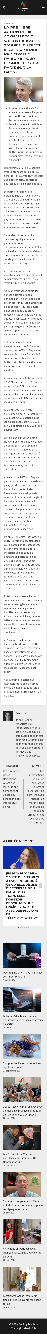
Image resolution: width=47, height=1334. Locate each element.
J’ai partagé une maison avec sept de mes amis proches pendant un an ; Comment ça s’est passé (22, 1110)
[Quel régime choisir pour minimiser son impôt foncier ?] (23, 955)
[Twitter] (3, 7)
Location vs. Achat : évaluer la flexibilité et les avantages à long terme (22, 1299)
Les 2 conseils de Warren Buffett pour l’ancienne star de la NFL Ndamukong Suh (22, 1158)
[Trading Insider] (23, 7)
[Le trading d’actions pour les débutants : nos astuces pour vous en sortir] (23, 999)
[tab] (18, 927)
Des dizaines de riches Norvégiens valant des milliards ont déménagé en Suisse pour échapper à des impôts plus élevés (12, 786)
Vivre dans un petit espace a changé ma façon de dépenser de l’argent (22, 1252)
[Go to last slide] (6, 885)
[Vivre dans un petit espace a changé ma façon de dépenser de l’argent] (23, 1231)
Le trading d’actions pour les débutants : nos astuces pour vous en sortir (23, 1020)
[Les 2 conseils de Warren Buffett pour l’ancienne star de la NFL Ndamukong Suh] (23, 1137)
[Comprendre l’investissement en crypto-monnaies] (23, 1046)
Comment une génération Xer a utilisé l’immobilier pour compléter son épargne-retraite (23, 1205)
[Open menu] (43, 7)
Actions (9, 23)
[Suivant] (40, 885)
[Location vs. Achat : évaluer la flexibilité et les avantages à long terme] (23, 1279)
